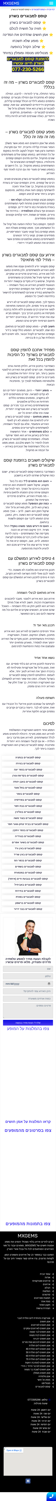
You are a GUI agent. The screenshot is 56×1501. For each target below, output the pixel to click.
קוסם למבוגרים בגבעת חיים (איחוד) (28, 878)
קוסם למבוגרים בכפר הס (28, 860)
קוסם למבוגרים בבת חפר (28, 806)
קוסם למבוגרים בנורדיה (28, 836)
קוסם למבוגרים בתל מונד (28, 787)
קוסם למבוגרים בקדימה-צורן (28, 775)
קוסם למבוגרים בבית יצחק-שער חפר (28, 824)
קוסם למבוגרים (38, 9)
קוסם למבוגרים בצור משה (28, 818)
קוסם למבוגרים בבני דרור (28, 909)
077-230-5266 (28, 69)
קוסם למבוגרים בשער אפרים (28, 842)
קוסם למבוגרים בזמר (28, 794)
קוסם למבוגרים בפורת (28, 897)
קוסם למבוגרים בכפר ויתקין (28, 830)
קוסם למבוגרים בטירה (28, 763)
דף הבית (51, 9)
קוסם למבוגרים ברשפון (28, 903)
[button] (51, 3)
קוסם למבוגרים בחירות (28, 891)
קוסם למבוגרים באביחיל (28, 884)
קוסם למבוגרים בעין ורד (28, 848)
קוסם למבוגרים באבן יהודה (28, 781)
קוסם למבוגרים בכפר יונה (28, 769)
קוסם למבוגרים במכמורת (28, 872)
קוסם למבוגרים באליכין (28, 812)
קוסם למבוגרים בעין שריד (28, 854)
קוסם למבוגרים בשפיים (28, 866)
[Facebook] (28, 1481)
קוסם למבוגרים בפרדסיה (28, 800)
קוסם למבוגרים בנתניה (28, 757)
